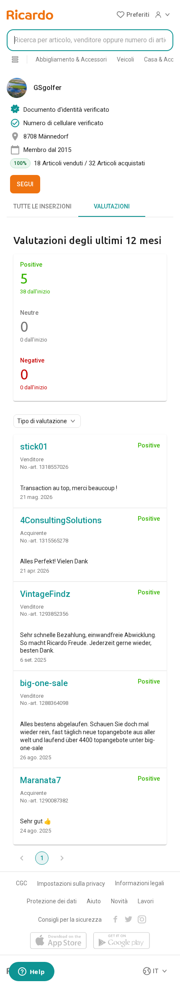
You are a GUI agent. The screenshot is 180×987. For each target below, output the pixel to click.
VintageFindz (45, 594)
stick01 (34, 447)
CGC (21, 883)
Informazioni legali (139, 883)
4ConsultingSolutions (61, 520)
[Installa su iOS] (58, 941)
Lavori (146, 901)
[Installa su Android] (121, 941)
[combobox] (90, 40)
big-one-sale (44, 683)
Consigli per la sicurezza (70, 919)
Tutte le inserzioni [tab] (42, 206)
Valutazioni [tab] (112, 206)
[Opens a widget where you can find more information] (31, 972)
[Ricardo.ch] (30, 15)
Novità (119, 901)
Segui (25, 184)
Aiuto (94, 901)
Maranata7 (40, 780)
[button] (133, 14)
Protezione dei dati (52, 901)
